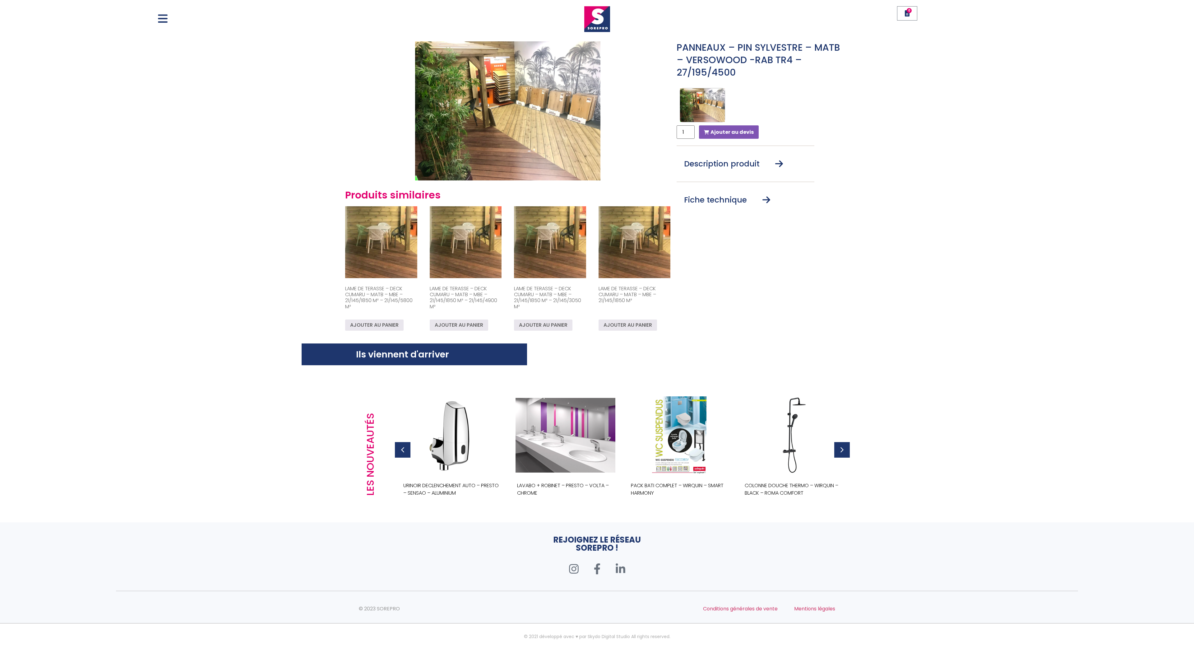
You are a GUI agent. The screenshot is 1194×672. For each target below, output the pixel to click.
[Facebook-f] (597, 569)
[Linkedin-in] (620, 569)
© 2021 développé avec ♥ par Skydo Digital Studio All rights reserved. (597, 636)
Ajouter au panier (374, 325)
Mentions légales (814, 608)
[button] (402, 450)
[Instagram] (574, 569)
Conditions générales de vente (740, 608)
